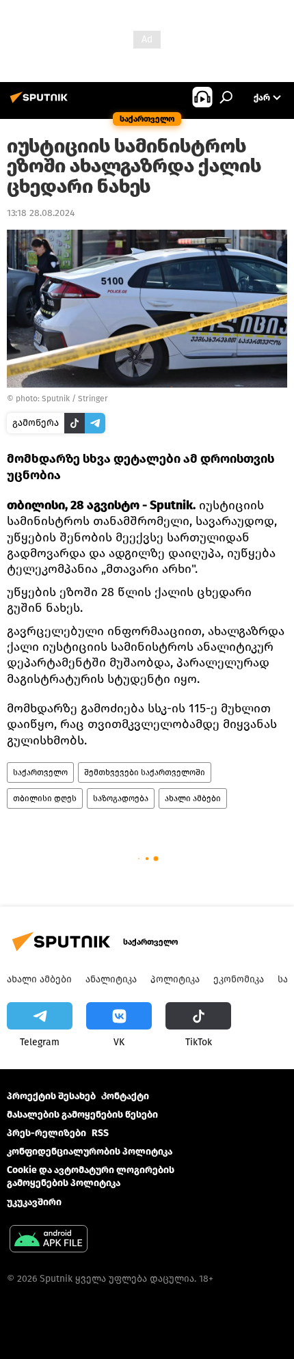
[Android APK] (48, 1240)
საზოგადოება (120, 798)
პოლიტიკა (175, 979)
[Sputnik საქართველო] (41, 103)
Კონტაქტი (125, 1096)
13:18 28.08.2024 (41, 213)
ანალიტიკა (111, 979)
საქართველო (40, 772)
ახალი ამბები (193, 798)
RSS (100, 1133)
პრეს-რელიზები (46, 1133)
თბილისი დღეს (45, 798)
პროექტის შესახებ (51, 1096)
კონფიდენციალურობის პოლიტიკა (89, 1151)
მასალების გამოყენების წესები (82, 1114)
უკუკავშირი (34, 1202)
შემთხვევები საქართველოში (144, 772)
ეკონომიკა (238, 979)
